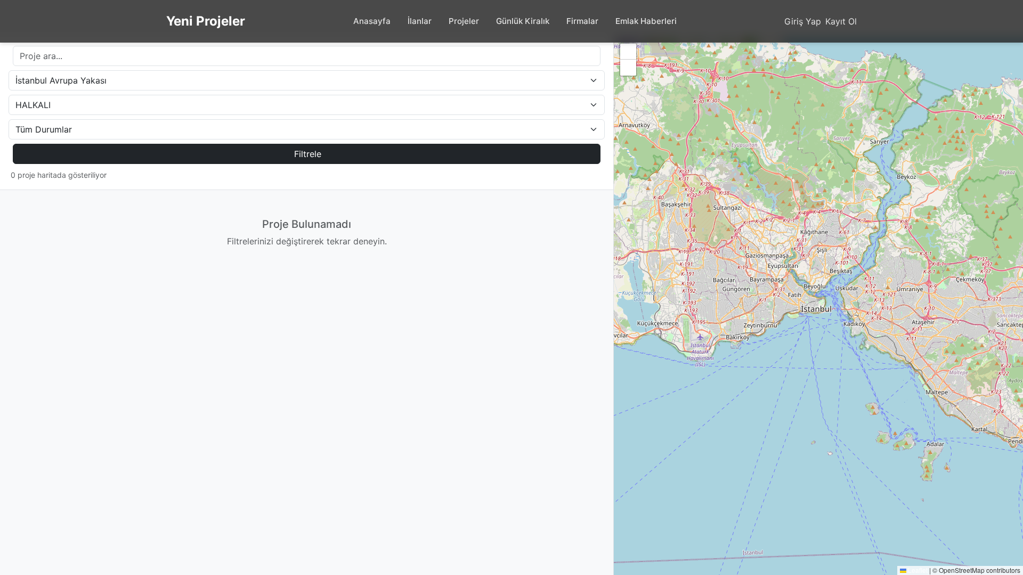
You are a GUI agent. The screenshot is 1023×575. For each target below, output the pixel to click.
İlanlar (420, 21)
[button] (628, 52)
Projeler (464, 21)
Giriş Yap (802, 21)
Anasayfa (372, 21)
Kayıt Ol (841, 21)
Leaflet (917, 569)
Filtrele (307, 154)
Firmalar (582, 21)
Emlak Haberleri (646, 21)
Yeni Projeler (205, 21)
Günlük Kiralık (522, 21)
